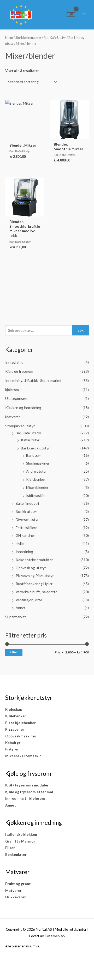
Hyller (20, 543)
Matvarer (12, 416)
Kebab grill (14, 742)
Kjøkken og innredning (23, 407)
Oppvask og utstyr (31, 568)
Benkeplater (16, 854)
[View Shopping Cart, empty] (71, 14)
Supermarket (15, 617)
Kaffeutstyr (30, 440)
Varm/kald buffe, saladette (36, 592)
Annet (21, 607)
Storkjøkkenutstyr (20, 426)
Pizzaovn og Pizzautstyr (35, 575)
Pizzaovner (14, 729)
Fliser (10, 847)
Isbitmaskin (35, 495)
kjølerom (12, 389)
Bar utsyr (33, 455)
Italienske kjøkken (21, 834)
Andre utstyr (36, 471)
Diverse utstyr (27, 519)
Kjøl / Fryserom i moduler (27, 785)
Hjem (9, 38)
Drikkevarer (15, 897)
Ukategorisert (16, 398)
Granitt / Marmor (20, 841)
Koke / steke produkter (34, 559)
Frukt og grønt (18, 883)
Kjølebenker (35, 479)
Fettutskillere (26, 527)
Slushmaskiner (37, 463)
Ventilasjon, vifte (29, 600)
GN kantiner (25, 535)
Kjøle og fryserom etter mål (29, 792)
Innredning (14, 362)
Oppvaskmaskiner (20, 736)
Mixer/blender (37, 487)
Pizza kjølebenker (20, 722)
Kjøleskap (13, 709)
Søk (81, 330)
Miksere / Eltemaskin (23, 756)
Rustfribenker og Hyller (34, 583)
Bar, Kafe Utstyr (28, 433)
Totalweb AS (55, 936)
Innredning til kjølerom (25, 798)
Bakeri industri (27, 503)
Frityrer (12, 749)
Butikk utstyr (26, 511)
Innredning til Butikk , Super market (33, 380)
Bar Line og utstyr (35, 448)
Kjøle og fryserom (19, 371)
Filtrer (14, 652)
